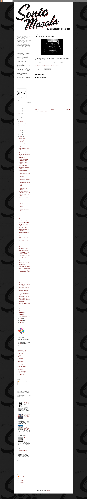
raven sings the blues (22, 371)
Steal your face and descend (24, 268)
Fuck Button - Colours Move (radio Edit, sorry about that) (47, 65)
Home (52, 109)
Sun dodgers (21, 314)
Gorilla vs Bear (21, 353)
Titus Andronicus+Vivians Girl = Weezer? (24, 195)
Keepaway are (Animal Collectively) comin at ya (24, 192)
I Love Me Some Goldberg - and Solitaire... (24, 285)
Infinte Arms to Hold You (24, 296)
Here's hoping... (22, 264)
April (21, 136)
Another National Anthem (24, 222)
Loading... (19, 83)
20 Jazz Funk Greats (22, 350)
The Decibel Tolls (21, 359)
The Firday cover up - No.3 (24, 273)
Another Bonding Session (24, 220)
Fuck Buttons (40, 70)
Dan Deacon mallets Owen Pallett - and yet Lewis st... (24, 209)
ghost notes (22, 482)
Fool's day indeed (22, 235)
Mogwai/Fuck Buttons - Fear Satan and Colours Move (24, 173)
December (22, 121)
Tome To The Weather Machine (24, 363)
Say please (21, 246)
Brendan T (22, 476)
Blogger (48, 490)
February (21, 320)
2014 (19, 111)
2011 (19, 117)
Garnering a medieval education (23, 291)
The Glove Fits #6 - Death (24, 306)
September (22, 127)
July (20, 130)
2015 (19, 110)
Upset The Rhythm (21, 364)
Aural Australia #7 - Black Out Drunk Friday (27, 415)
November (22, 123)
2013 (19, 113)
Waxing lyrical (22, 234)
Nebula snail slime (22, 259)
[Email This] (45, 69)
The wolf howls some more (24, 255)
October (21, 125)
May (21, 134)
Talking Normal (22, 146)
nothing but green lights (22, 368)
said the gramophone (22, 372)
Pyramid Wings (22, 312)
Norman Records (21, 356)
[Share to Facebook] (49, 69)
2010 (19, 119)
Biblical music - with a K (24, 262)
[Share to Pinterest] (50, 69)
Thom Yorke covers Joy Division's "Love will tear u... (24, 242)
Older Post (68, 109)
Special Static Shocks (23, 450)
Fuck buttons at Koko (23, 197)
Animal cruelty (22, 138)
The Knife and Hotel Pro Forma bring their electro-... (24, 188)
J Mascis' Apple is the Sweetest (23, 176)
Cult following (22, 280)
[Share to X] (47, 69)
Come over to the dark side (24, 303)
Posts (20, 381)
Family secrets (22, 244)
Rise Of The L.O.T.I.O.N (26, 403)
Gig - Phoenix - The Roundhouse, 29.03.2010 (24, 299)
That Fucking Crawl (23, 143)
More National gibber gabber (25, 212)
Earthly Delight (22, 282)
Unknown (21, 480)
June (21, 132)
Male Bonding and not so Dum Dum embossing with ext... (24, 149)
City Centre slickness (23, 170)
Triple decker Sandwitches (24, 305)
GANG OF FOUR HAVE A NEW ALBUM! (24, 278)
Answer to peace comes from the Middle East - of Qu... (25, 182)
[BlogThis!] (46, 69)
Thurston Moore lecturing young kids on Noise (24, 253)
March (21, 318)
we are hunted (21, 376)
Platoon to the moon (23, 260)
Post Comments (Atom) (44, 111)
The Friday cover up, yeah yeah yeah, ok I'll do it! (27, 439)
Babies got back (22, 157)
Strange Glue (20, 358)
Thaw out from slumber (24, 144)
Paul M (21, 478)
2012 (19, 115)
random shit (20, 369)
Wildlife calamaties (23, 165)
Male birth (21, 310)
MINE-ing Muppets (23, 227)
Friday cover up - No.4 (23, 248)
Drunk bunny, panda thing (24, 232)
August (21, 128)
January (21, 322)
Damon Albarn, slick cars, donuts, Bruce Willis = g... (25, 275)
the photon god (21, 374)
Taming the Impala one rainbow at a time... (23, 160)
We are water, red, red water (24, 266)
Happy (19, 355)
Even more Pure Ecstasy (24, 218)
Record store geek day (23, 250)
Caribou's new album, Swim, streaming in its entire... (25, 271)
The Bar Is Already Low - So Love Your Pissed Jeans (26, 427)
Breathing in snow (22, 216)
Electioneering (22, 301)
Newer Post (37, 109)
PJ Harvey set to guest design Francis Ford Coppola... (25, 179)
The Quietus (20, 361)
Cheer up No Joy (22, 257)
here (20, 343)
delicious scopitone (21, 366)
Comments (21, 384)
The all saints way (22, 308)
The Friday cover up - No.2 (24, 316)
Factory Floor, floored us (24, 152)
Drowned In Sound (22, 351)
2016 (19, 108)
